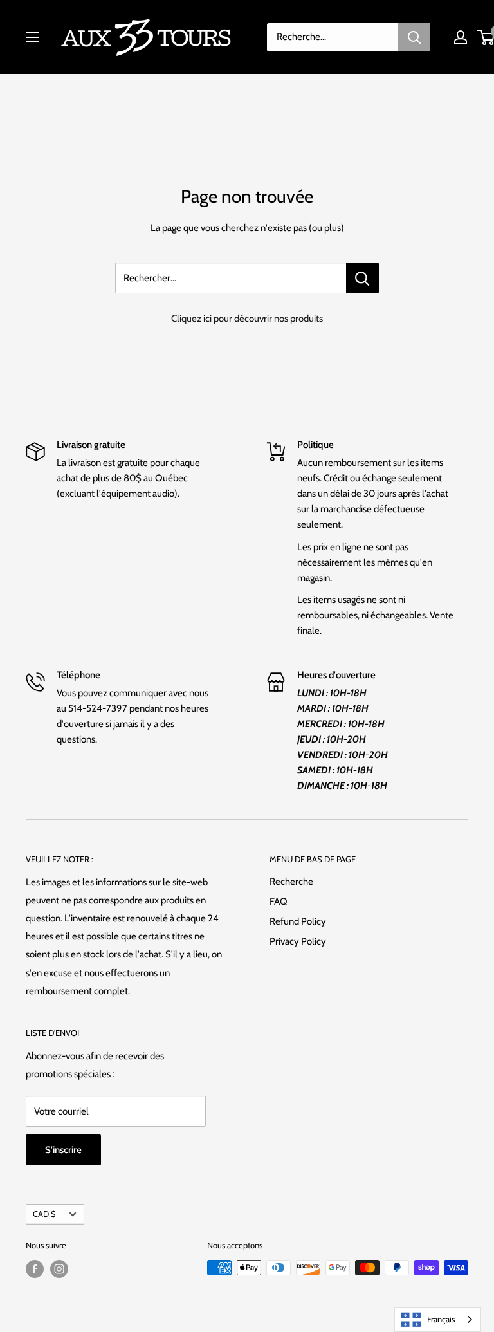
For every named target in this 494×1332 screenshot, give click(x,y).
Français (441, 1319)
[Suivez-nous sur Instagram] (59, 1269)
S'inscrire (63, 1150)
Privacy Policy (298, 941)
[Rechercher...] (362, 278)
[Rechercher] (414, 37)
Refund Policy (298, 921)
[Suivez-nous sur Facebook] (35, 1269)
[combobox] (437, 1319)
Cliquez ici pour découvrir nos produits (247, 318)
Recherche (291, 881)
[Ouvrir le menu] (32, 37)
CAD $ (44, 1214)
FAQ (279, 901)
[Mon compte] (460, 37)
